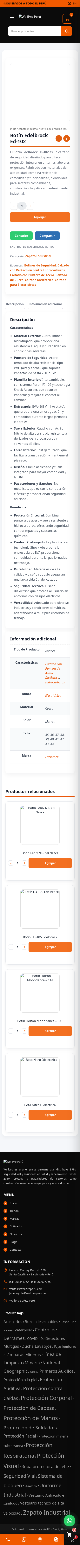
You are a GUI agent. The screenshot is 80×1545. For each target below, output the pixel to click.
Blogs (13, 1242)
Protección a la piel (20, 1379)
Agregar (40, 217)
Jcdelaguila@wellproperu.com (28, 1293)
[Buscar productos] (66, 31)
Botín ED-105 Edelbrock (40, 937)
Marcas (14, 1218)
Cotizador (16, 1226)
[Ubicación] (40, 1539)
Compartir (47, 236)
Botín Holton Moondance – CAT (40, 1021)
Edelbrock (51, 757)
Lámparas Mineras (23, 1354)
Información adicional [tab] (45, 304)
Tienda (14, 1211)
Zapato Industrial (28, 129)
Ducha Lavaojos (37, 1346)
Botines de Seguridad (40, 265)
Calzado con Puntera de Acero (32, 275)
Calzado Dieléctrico (39, 280)
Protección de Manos (30, 1418)
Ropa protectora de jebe (45, 1466)
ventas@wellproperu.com (26, 1289)
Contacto (16, 1249)
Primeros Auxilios (56, 1371)
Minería (32, 1362)
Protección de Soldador (29, 1427)
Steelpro (30, 1486)
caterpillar (23, 1330)
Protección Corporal (46, 1397)
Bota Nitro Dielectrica (40, 1105)
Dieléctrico (52, 677)
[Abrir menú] (12, 19)
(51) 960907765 (41, 1282)
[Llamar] (8, 1539)
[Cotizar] (56, 1539)
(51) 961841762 (19, 1282)
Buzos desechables (41, 1321)
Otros (33, 1371)
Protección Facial (19, 1436)
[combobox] (27, 31)
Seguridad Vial (19, 1476)
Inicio (13, 129)
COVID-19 (35, 1338)
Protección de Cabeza (29, 1407)
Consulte (21, 236)
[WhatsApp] (24, 1539)
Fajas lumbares (65, 1346)
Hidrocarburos (55, 682)
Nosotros (16, 1234)
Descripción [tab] (15, 304)
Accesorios (12, 1321)
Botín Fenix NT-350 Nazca (40, 853)
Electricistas (53, 695)
